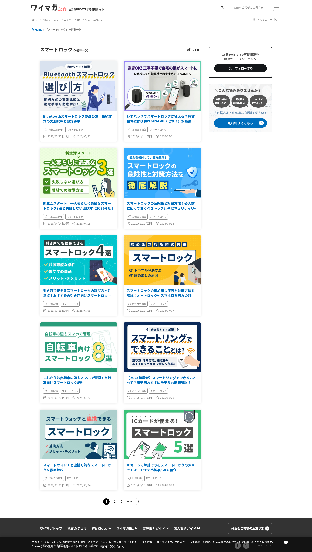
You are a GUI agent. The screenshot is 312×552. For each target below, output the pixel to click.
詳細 (101, 546)
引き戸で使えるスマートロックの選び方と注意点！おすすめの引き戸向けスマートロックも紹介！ (77, 295)
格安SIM (98, 19)
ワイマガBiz (125, 528)
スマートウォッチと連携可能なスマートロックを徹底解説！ (77, 467)
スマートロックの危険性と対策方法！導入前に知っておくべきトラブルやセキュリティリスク (162, 208)
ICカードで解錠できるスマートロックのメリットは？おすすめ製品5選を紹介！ (161, 467)
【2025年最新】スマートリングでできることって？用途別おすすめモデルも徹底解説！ (161, 380)
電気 (34, 19)
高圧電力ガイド (154, 528)
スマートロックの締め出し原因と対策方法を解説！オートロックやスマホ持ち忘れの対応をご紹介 (161, 295)
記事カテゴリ (77, 528)
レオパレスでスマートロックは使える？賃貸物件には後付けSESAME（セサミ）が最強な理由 (161, 121)
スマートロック (62, 19)
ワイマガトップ (51, 528)
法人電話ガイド (185, 528)
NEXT (129, 501)
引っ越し (45, 19)
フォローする (244, 68)
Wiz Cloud (99, 528)
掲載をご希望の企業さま (247, 528)
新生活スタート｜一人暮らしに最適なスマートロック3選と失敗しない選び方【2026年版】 (79, 206)
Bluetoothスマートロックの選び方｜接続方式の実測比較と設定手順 (77, 119)
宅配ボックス (82, 19)
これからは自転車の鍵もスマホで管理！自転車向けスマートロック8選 (77, 380)
